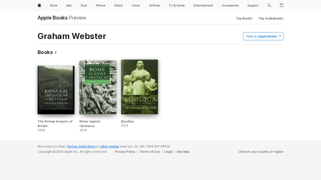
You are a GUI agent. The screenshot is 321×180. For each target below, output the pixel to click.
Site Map (183, 152)
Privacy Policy (125, 152)
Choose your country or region (260, 152)
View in (261, 36)
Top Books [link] (244, 18)
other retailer (109, 146)
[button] (269, 5)
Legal (168, 152)
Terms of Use (150, 152)
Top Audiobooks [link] (270, 18)
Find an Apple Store (81, 146)
